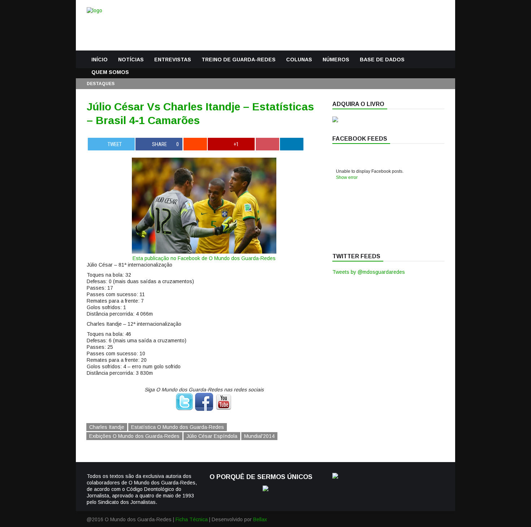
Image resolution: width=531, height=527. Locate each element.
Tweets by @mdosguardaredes (368, 272)
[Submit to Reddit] (195, 144)
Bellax (260, 519)
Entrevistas (172, 59)
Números (336, 59)
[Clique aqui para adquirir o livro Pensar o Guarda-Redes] (335, 120)
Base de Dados (382, 59)
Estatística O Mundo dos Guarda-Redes (177, 427)
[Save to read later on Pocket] (267, 144)
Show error (347, 177)
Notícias (131, 59)
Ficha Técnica (192, 519)
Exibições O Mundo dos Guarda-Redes (134, 436)
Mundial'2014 (259, 436)
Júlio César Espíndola (211, 436)
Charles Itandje (106, 427)
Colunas (299, 59)
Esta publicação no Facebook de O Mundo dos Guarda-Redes (204, 258)
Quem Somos (110, 72)
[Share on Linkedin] (291, 144)
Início (99, 59)
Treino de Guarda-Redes (239, 59)
